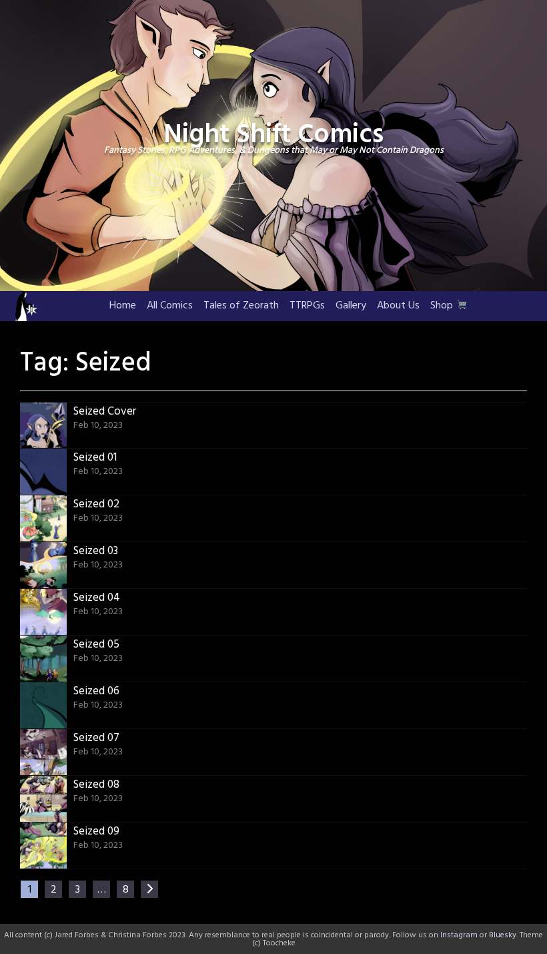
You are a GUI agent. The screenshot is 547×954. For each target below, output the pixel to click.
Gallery (351, 305)
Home (122, 305)
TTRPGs (307, 305)
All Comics (170, 305)
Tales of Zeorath (241, 305)
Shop (443, 305)
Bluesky (502, 935)
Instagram (459, 935)
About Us (398, 305)
